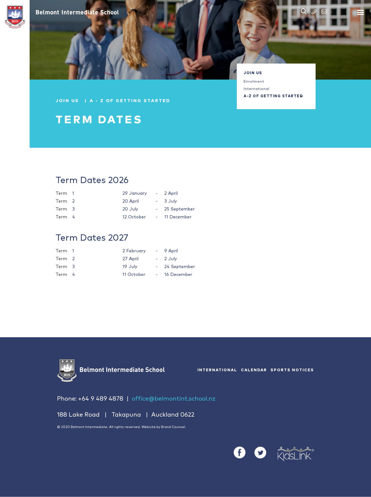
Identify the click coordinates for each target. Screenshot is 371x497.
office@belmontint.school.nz (173, 399)
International (256, 89)
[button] (360, 10)
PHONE (314, 11)
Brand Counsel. (173, 427)
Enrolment (254, 81)
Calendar (254, 370)
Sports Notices (292, 370)
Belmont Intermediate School (77, 12)
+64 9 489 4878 (100, 399)
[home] (15, 17)
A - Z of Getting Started (130, 101)
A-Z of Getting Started (271, 96)
